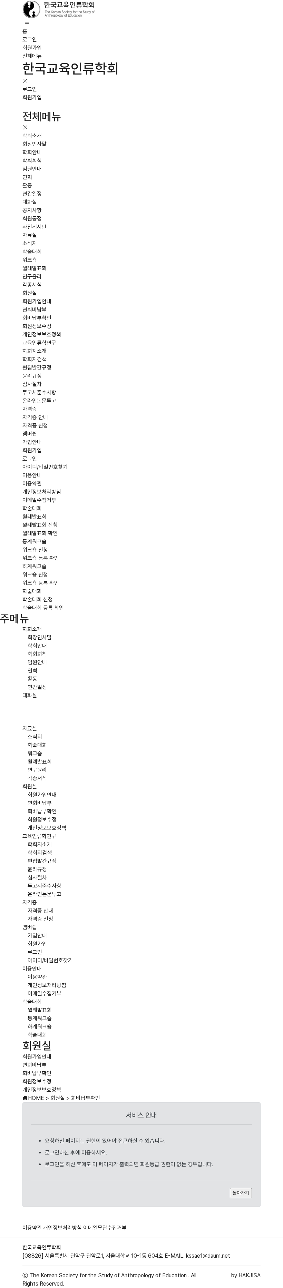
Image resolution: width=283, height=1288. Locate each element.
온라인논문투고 (39, 400)
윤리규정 (32, 376)
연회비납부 (34, 309)
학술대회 (32, 251)
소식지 (29, 243)
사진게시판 (34, 227)
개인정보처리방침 (41, 492)
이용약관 (32, 483)
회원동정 (32, 218)
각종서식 (32, 285)
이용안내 (32, 475)
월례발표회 (34, 268)
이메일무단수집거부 (105, 1228)
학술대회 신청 (37, 599)
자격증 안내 (35, 417)
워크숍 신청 (35, 550)
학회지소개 (34, 351)
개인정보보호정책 (41, 334)
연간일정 (32, 193)
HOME (36, 1098)
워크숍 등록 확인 (40, 558)
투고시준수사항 (39, 392)
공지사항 (32, 210)
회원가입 (32, 48)
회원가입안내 (36, 301)
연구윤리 (32, 276)
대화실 (29, 202)
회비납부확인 (36, 318)
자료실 (29, 235)
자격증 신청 (35, 425)
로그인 (29, 39)
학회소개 (32, 135)
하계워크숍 (34, 566)
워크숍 (29, 260)
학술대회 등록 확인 (43, 607)
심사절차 (32, 384)
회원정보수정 (36, 326)
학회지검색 (34, 359)
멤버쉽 (29, 434)
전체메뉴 (32, 56)
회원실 (29, 293)
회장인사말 (34, 144)
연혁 (27, 177)
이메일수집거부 (39, 500)
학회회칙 (32, 160)
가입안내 (32, 442)
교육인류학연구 (39, 343)
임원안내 (32, 169)
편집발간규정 (36, 367)
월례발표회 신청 (40, 525)
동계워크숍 (34, 541)
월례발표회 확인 (40, 533)
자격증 (29, 409)
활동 (27, 185)
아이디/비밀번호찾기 (45, 467)
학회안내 (32, 152)
